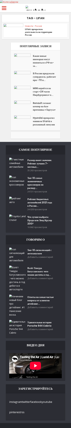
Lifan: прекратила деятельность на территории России (38, 32)
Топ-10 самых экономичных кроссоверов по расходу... (35, 183)
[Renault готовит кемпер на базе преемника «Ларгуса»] (23, 106)
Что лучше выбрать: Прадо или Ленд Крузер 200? (39, 220)
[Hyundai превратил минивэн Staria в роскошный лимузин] (23, 121)
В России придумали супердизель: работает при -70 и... (44, 77)
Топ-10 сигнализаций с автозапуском (39, 251)
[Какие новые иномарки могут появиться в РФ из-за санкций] (23, 59)
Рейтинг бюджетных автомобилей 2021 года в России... (39, 203)
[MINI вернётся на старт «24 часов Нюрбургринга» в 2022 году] (23, 91)
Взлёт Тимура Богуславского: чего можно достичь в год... (39, 271)
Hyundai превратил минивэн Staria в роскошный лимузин (44, 121)
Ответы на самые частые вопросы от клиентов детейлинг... (40, 300)
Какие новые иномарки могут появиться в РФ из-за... (43, 61)
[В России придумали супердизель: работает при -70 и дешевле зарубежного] (23, 76)
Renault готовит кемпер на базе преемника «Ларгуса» (44, 106)
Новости (29, 26)
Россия (38, 26)
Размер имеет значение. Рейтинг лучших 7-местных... (39, 164)
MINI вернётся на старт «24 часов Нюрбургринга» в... (43, 92)
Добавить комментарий (40, 257)
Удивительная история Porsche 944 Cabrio (39, 324)
